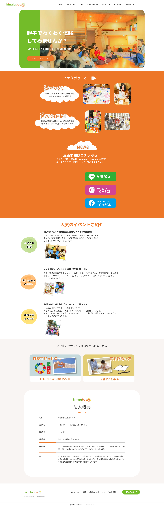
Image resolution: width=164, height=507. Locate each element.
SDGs (103, 492)
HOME (61, 4)
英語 (81, 4)
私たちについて (72, 4)
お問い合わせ (130, 4)
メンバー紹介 (118, 4)
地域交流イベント (92, 4)
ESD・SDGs (106, 4)
